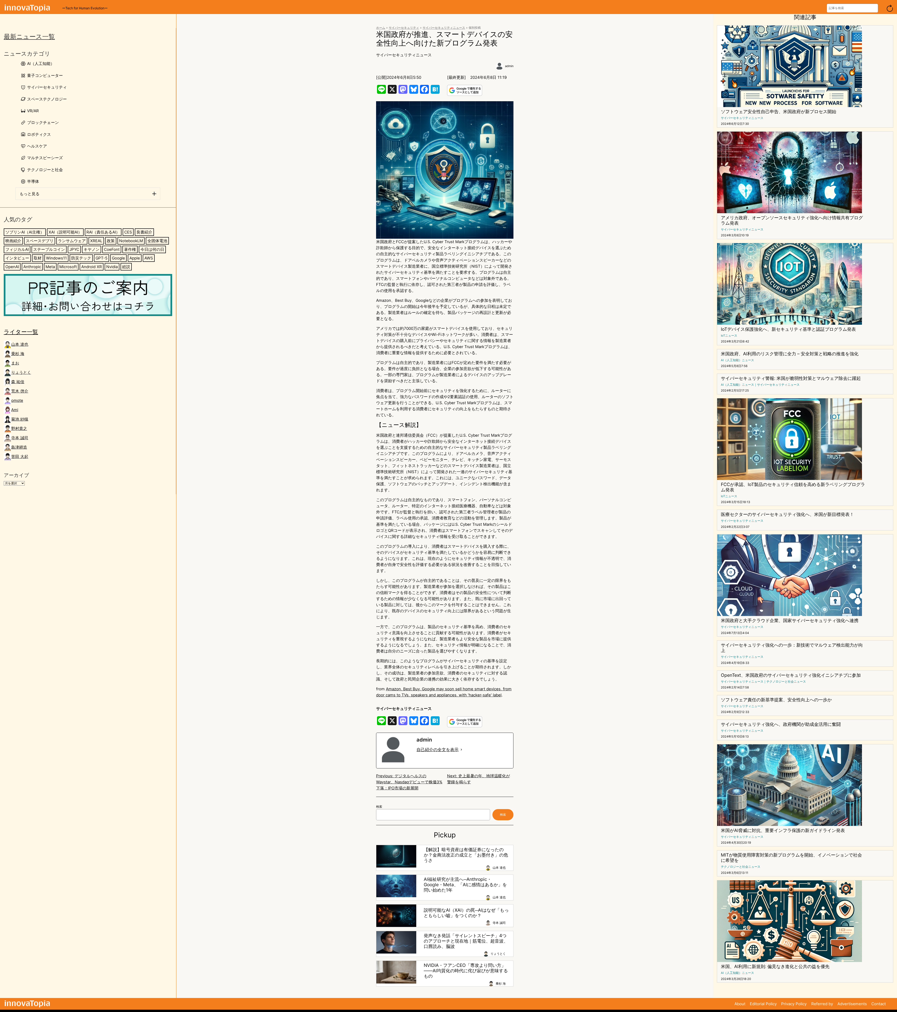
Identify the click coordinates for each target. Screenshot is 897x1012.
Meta (50, 266)
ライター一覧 (21, 331)
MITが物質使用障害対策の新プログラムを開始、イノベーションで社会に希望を (791, 857)
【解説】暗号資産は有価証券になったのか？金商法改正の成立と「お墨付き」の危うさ (466, 855)
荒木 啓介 (19, 391)
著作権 (130, 249)
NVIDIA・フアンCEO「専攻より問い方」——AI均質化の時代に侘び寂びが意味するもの (466, 971)
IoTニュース (729, 335)
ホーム (380, 27)
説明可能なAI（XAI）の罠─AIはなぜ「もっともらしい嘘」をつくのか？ (466, 913)
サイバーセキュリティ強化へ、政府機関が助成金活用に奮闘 (781, 724)
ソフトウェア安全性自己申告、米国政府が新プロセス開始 (778, 111)
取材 (38, 258)
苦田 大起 (19, 456)
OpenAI (12, 266)
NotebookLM (131, 240)
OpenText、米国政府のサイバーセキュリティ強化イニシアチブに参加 (791, 675)
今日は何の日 (152, 249)
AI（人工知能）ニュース (737, 360)
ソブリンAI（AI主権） (24, 232)
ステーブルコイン (49, 249)
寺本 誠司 (19, 438)
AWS (148, 258)
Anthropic (32, 266)
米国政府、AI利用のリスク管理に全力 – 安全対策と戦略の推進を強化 (789, 354)
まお (15, 363)
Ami (14, 409)
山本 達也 (19, 344)
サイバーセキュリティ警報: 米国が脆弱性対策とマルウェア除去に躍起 (791, 378)
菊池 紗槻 (19, 419)
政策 (111, 240)
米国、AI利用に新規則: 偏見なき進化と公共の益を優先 (775, 966)
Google (118, 258)
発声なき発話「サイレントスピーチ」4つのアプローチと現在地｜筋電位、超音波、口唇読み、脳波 (466, 941)
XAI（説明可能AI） (65, 232)
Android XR (91, 266)
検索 (379, 806)
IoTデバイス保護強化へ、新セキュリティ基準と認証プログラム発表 (788, 329)
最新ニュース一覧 (29, 36)
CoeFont (112, 249)
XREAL (96, 240)
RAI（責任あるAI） (103, 232)
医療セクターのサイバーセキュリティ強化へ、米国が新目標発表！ (787, 514)
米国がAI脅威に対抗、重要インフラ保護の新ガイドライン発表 (783, 830)
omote (17, 400)
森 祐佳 (17, 381)
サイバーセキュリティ (404, 27)
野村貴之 (19, 428)
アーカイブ (16, 475)
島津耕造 (19, 447)
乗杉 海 (17, 353)
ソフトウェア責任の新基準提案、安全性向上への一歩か (776, 699)
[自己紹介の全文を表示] (461, 749)
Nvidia (112, 266)
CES (128, 232)
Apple (134, 258)
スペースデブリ (39, 240)
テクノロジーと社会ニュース (786, 681)
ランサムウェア (72, 240)
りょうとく (21, 372)
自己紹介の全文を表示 (437, 749)
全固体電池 (157, 240)
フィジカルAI (17, 249)
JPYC (74, 249)
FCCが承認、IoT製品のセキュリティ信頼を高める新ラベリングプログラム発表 (793, 487)
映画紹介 (13, 240)
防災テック (81, 258)
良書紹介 (144, 232)
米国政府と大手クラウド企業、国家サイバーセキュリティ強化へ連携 (789, 620)
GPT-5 (101, 258)
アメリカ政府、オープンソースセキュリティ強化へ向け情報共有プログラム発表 (792, 220)
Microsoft (68, 266)
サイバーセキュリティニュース (444, 27)
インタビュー (17, 258)
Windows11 (56, 258)
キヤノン (92, 249)
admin (509, 66)
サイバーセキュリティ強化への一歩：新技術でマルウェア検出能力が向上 (792, 647)
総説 (126, 266)
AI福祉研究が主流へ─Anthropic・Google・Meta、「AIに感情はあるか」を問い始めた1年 (465, 885)
